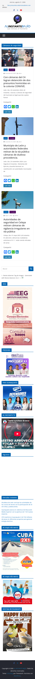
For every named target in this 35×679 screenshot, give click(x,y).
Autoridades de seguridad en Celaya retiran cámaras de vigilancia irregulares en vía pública (17, 225)
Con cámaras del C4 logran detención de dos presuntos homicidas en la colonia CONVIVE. (17, 82)
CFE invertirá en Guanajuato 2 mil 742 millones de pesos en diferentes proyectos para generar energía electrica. (17, 519)
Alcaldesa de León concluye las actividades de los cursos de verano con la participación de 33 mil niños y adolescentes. (17, 505)
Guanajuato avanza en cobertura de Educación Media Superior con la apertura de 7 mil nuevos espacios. (17, 512)
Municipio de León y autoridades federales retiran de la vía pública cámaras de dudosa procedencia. (16, 151)
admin (20, 73)
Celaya (6, 212)
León (5, 70)
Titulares (11, 70)
